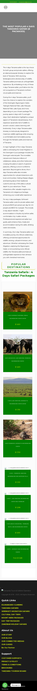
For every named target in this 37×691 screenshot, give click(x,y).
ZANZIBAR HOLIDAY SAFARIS (14, 624)
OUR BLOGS (7, 638)
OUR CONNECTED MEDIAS (13, 641)
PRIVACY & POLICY (10, 661)
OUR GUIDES (7, 644)
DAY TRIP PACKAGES (11, 621)
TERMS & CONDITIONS (11, 665)
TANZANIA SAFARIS (10, 608)
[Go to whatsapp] (5, 685)
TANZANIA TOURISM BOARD (14, 671)
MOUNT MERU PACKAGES (13, 618)
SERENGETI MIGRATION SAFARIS (16, 611)
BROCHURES (7, 668)
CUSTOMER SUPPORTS (12, 658)
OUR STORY (7, 635)
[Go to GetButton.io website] (5, 689)
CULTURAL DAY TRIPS (11, 615)
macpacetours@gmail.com (25, 2)
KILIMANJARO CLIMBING (12, 605)
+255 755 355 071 (13, 2)
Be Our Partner (8, 648)
